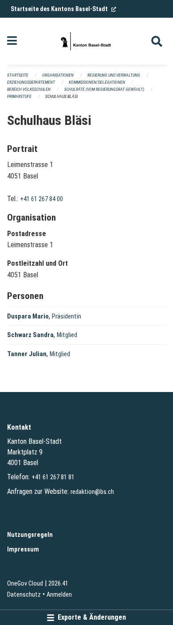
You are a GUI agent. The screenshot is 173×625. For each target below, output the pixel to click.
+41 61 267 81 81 (53, 477)
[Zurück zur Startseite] (86, 41)
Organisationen (58, 75)
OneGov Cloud (25, 583)
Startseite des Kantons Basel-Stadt (63, 8)
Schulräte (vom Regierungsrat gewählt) (104, 89)
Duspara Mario (28, 316)
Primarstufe (19, 96)
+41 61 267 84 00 (41, 199)
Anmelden (59, 594)
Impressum (23, 549)
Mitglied (67, 335)
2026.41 (58, 583)
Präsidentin (66, 316)
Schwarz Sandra (30, 335)
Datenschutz (24, 594)
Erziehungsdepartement (31, 82)
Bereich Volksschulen (29, 89)
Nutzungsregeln (30, 535)
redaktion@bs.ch (92, 492)
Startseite (17, 75)
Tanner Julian (27, 354)
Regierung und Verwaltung (113, 75)
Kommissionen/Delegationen (97, 82)
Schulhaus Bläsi (61, 96)
